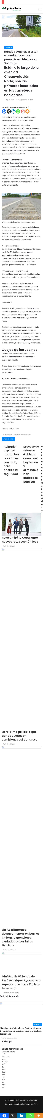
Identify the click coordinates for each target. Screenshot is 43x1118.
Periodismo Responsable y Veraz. (25, 1104)
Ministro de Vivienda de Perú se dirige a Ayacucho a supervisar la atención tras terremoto (21, 1031)
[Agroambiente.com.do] (11, 9)
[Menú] (40, 9)
